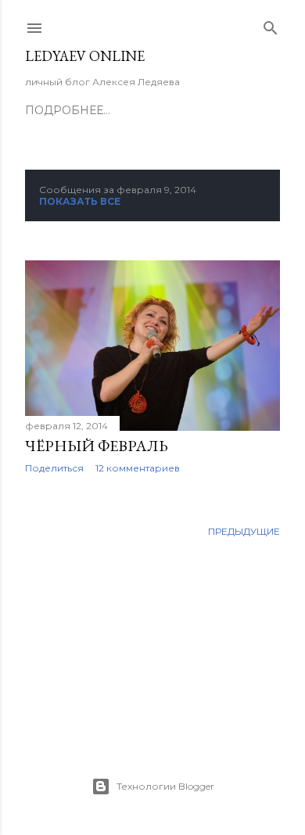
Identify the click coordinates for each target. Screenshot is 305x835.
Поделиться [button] (54, 468)
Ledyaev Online (85, 56)
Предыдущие (244, 531)
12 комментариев (137, 468)
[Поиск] (270, 24)
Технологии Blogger (165, 786)
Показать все (79, 201)
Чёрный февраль (96, 445)
